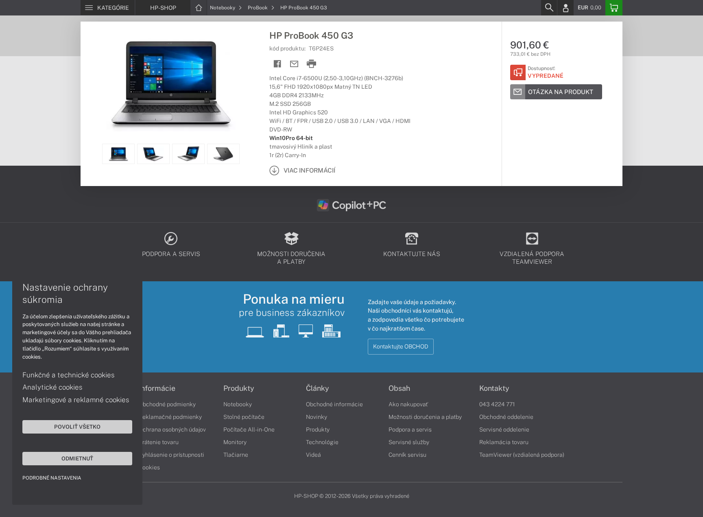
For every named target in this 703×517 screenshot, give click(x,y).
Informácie (157, 388)
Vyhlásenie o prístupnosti (171, 454)
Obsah (399, 388)
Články (317, 388)
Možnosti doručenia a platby (425, 417)
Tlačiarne (235, 454)
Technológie (322, 442)
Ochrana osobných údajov (172, 429)
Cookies (149, 467)
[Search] (549, 7)
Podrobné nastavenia (51, 478)
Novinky (316, 417)
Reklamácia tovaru (503, 442)
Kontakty (494, 388)
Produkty (238, 388)
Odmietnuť (77, 458)
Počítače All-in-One (249, 429)
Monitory (235, 442)
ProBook (258, 8)
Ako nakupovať (408, 404)
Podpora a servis (410, 429)
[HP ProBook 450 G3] (171, 83)
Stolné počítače (243, 417)
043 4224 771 (497, 404)
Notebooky (223, 8)
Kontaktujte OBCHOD (400, 346)
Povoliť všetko (77, 426)
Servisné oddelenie (504, 429)
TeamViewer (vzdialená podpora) (521, 454)
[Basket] (613, 7)
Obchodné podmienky (167, 404)
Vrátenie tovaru (159, 442)
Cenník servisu (407, 454)
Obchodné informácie (334, 404)
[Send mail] (294, 64)
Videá (313, 454)
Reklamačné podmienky (170, 417)
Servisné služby (409, 442)
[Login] (565, 7)
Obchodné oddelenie (506, 417)
